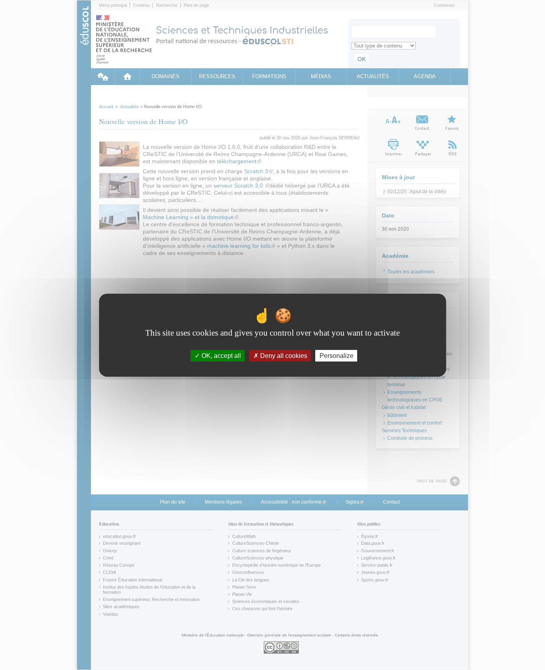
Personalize (336, 355)
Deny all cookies (283, 355)
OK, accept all (220, 355)
